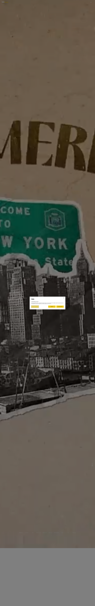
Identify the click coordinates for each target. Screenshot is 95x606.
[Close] (64, 298)
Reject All (52, 306)
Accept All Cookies (60, 306)
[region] (47, 303)
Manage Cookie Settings (35, 306)
